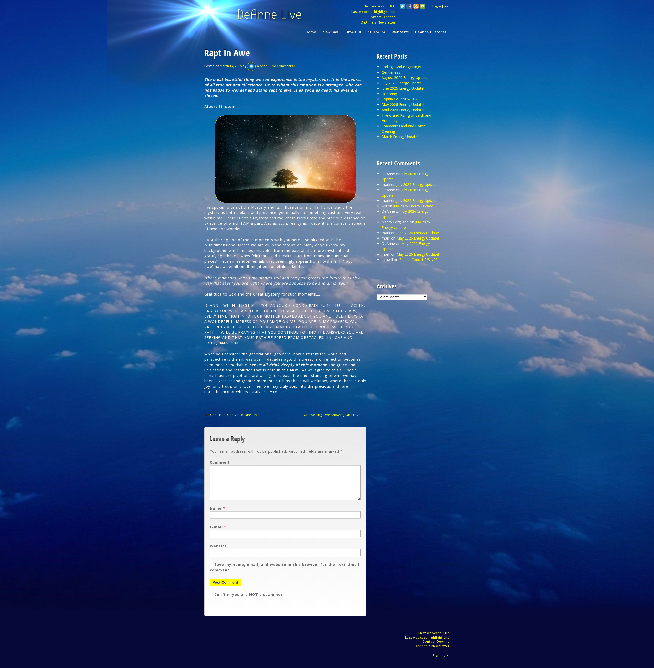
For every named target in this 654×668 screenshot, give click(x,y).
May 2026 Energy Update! (403, 104)
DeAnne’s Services (430, 32)
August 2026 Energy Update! (405, 77)
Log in (436, 6)
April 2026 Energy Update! (403, 109)
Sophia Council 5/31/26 (401, 99)
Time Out (353, 32)
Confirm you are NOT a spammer (248, 594)
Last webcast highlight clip (373, 11)
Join (447, 6)
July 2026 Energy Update (402, 83)
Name (216, 508)
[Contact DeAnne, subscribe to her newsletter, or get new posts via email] (422, 7)
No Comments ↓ (283, 66)
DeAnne (261, 66)
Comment (220, 462)
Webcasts (400, 32)
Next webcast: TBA (380, 6)
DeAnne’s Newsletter (432, 646)
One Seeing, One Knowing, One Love (332, 414)
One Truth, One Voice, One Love (234, 414)
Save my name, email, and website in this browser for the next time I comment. (284, 567)
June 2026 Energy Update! (403, 88)
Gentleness (391, 72)
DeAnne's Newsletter (378, 22)
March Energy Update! (400, 136)
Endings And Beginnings (401, 66)
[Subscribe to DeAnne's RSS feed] (416, 7)
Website (218, 546)
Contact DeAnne (382, 17)
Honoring (389, 93)
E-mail (216, 527)
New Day (330, 32)
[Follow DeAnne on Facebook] (409, 7)
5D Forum (376, 32)
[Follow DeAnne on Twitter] (402, 7)
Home (311, 32)
